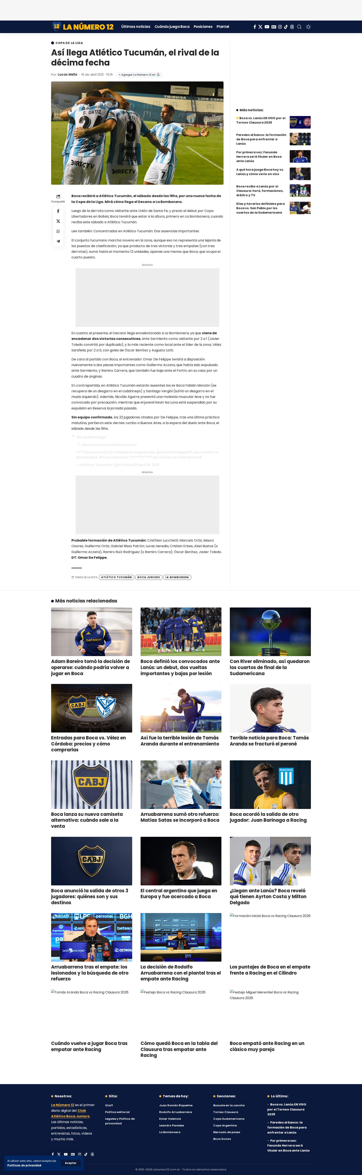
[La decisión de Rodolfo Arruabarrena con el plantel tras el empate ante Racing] (181, 937)
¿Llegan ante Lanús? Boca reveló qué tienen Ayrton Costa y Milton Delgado (268, 896)
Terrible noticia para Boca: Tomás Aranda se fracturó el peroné (269, 741)
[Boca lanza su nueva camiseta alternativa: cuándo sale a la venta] (91, 784)
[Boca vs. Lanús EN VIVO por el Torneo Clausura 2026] (300, 122)
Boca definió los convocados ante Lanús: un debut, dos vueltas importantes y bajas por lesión (180, 667)
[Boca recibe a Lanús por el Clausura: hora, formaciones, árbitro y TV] (300, 190)
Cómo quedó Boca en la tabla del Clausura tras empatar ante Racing (179, 1049)
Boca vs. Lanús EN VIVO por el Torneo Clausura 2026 (260, 120)
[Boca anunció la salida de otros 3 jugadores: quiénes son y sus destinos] (91, 861)
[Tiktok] (286, 26)
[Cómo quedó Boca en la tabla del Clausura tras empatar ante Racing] (181, 1013)
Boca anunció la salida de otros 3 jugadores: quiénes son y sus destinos (89, 896)
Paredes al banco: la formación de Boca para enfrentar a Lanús (261, 139)
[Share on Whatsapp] (58, 231)
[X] (260, 26)
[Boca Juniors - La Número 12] (83, 27)
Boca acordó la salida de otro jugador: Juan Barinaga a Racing (268, 817)
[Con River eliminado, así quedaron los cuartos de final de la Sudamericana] (270, 631)
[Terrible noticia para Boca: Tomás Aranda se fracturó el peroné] (270, 708)
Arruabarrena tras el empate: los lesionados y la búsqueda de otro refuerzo (89, 973)
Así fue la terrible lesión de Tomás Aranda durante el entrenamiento (180, 741)
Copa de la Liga (69, 42)
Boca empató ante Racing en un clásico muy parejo (267, 1046)
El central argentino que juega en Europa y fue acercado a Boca (179, 893)
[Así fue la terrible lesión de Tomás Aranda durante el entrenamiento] (181, 708)
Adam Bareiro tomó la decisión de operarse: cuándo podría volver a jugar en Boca (90, 667)
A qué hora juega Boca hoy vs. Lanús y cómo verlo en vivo (260, 172)
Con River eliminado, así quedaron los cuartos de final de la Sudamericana (270, 667)
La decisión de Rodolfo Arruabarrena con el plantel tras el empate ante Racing (181, 973)
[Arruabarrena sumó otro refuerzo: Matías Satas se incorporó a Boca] (181, 784)
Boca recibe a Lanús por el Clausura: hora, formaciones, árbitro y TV (259, 190)
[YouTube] (267, 26)
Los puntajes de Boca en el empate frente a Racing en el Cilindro (270, 970)
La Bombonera (177, 577)
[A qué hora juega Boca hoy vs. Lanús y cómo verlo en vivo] (300, 174)
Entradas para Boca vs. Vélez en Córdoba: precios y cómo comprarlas (88, 744)
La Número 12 (62, 1105)
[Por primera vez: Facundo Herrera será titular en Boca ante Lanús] (300, 156)
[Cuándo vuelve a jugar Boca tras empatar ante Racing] (91, 1013)
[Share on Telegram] (58, 241)
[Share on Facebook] (58, 211)
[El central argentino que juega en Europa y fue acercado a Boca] (181, 861)
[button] (71, 1163)
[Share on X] (58, 221)
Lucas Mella (67, 74)
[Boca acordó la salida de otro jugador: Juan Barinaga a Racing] (270, 784)
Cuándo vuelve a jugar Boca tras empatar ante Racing (89, 1046)
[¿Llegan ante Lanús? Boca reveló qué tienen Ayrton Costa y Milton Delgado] (270, 861)
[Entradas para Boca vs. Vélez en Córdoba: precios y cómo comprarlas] (91, 708)
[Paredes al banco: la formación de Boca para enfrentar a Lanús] (300, 139)
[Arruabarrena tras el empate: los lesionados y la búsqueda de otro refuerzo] (91, 937)
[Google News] (273, 26)
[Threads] (292, 26)
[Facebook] (254, 26)
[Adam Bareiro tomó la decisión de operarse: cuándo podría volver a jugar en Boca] (91, 631)
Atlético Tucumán (116, 577)
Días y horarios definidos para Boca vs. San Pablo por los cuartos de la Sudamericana (260, 208)
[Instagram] (280, 26)
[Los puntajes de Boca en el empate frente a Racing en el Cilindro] (270, 937)
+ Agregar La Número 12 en (137, 75)
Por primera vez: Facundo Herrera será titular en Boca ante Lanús (259, 156)
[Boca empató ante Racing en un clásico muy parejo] (270, 1013)
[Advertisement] (181, 9)
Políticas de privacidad (24, 1165)
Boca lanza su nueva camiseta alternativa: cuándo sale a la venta (87, 820)
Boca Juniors (148, 577)
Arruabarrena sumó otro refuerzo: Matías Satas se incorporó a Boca (180, 817)
